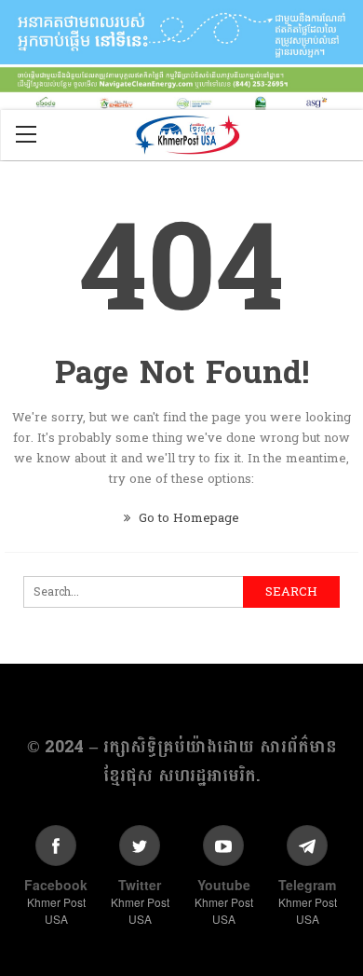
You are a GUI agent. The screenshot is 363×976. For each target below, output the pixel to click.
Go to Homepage (187, 518)
